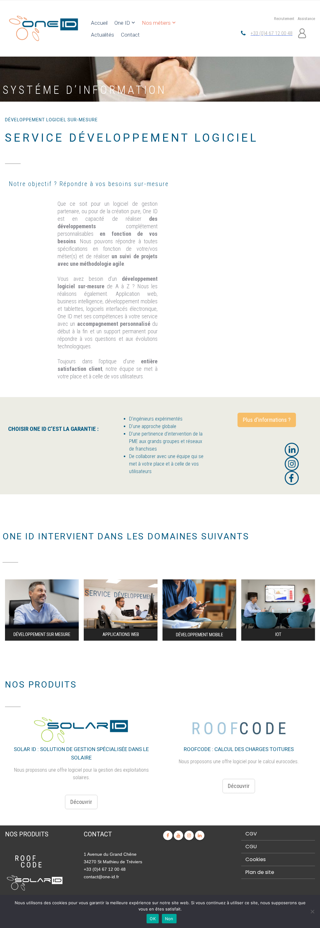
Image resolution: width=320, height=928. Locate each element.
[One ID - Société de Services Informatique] (43, 28)
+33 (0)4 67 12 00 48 (271, 33)
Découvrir (81, 802)
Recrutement (284, 18)
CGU (251, 846)
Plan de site (259, 872)
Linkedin (199, 835)
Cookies (255, 859)
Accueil (99, 23)
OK (153, 918)
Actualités (102, 35)
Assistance (306, 18)
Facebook (167, 835)
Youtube (178, 835)
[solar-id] (28, 861)
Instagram (189, 835)
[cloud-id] (34, 882)
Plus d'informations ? (267, 419)
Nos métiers (156, 23)
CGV (251, 833)
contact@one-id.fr (101, 876)
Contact (130, 35)
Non (169, 918)
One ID (122, 23)
